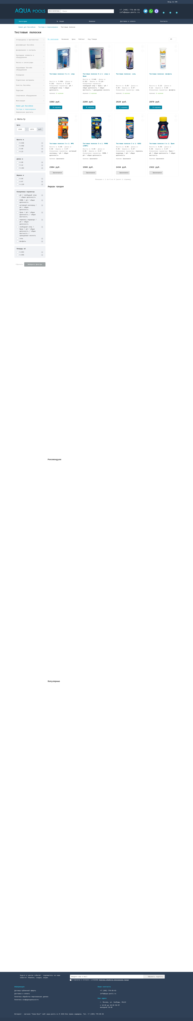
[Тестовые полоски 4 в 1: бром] (163, 128)
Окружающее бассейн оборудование (24, 69)
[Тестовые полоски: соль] (130, 58)
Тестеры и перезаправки (48, 27)
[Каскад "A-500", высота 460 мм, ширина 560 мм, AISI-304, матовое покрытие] (113, 756)
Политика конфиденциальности (26, 1000)
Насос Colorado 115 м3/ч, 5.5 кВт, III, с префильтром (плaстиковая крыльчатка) (82, 715)
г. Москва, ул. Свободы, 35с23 (113, 1002)
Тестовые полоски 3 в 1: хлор (61, 74)
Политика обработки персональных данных (31, 997)
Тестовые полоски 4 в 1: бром (161, 143)
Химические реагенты (24, 112)
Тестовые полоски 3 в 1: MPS (61, 143)
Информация (19, 987)
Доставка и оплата (127, 21)
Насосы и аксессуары (24, 62)
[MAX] (156, 11)
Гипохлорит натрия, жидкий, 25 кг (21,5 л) (66, 323)
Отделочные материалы (25, 80)
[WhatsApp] (151, 11)
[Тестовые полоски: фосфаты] (163, 58)
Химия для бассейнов (26, 27)
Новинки (92, 21)
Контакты (163, 21)
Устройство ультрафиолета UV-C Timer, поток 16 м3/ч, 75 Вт (73, 270)
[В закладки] (76, 46)
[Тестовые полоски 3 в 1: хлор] (63, 58)
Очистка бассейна (23, 85)
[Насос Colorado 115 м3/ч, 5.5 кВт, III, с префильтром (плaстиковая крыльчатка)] (113, 699)
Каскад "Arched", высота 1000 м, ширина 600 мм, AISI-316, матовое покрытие (81, 942)
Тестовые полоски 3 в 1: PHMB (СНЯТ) (95, 145)
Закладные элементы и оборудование (25, 56)
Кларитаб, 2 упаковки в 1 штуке (61, 430)
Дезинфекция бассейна (25, 45)
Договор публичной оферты (25, 991)
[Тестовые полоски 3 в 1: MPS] (63, 128)
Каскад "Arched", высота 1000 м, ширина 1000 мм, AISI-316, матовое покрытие (81, 885)
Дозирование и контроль (26, 50)
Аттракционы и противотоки (27, 40)
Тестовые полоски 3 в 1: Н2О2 (128, 143)
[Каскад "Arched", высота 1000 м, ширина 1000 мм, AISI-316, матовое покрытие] (113, 869)
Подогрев (19, 90)
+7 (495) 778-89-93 (130, 10)
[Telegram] (146, 11)
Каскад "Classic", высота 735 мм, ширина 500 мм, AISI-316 (73, 828)
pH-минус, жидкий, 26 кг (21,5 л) (62, 377)
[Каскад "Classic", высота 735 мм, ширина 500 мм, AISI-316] (113, 812)
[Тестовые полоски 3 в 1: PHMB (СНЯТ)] (96, 128)
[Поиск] (111, 11)
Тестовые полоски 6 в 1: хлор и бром (96, 75)
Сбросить (19, 264)
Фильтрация (20, 101)
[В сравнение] (76, 50)
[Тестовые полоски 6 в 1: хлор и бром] (96, 58)
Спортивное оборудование (26, 96)
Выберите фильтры (35, 264)
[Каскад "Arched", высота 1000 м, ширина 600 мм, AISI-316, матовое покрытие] (113, 926)
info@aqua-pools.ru (130, 12)
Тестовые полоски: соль (126, 74)
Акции (61, 21)
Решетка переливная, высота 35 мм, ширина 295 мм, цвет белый (74, 217)
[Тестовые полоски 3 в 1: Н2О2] (130, 128)
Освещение (20, 75)
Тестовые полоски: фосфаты (160, 74)
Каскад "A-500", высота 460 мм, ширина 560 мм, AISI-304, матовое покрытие (80, 772)
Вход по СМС (172, 2)
